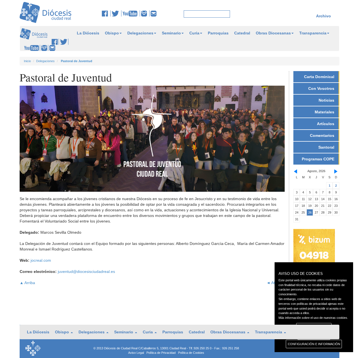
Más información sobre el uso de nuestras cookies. (313, 317)
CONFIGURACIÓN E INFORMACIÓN (314, 344)
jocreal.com (41, 260)
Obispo (112, 33)
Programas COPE (318, 159)
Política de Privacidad (161, 352)
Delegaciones (140, 33)
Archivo (323, 16)
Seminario (171, 33)
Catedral (242, 33)
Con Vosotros (321, 88)
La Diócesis (88, 33)
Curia (194, 33)
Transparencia (312, 33)
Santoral (326, 147)
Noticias (326, 100)
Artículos (325, 123)
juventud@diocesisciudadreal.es (86, 271)
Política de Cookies (191, 352)
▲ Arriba (27, 282)
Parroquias (218, 33)
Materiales (324, 112)
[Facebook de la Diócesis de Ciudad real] (106, 13)
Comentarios (322, 135)
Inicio (27, 61)
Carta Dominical (319, 76)
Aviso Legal (136, 352)
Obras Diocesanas (273, 33)
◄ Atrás (273, 282)
